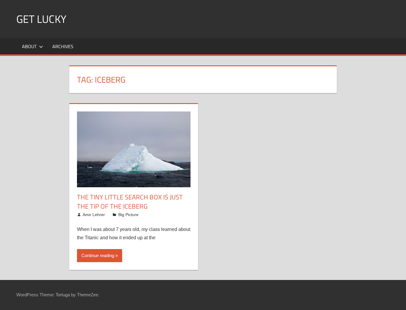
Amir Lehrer (94, 214)
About (29, 46)
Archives (62, 46)
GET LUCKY (41, 19)
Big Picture (128, 214)
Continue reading (97, 255)
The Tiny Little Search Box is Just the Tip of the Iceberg (130, 201)
